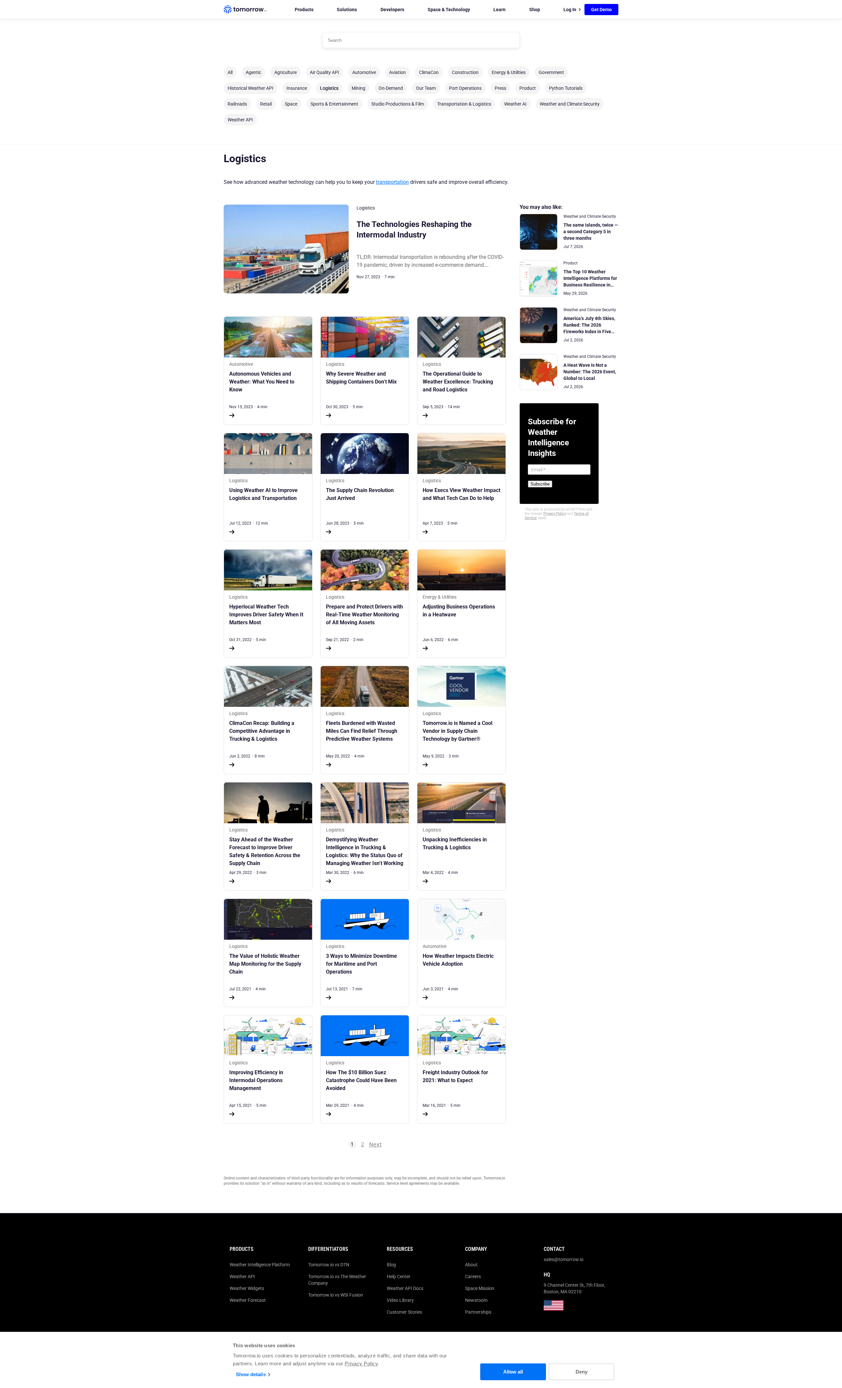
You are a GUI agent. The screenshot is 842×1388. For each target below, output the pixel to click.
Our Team (426, 88)
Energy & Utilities (509, 72)
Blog (391, 1264)
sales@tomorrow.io (563, 1259)
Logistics (329, 88)
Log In (569, 9)
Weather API (240, 119)
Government (551, 72)
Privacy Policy (361, 1363)
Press (500, 88)
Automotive (364, 72)
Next (375, 1144)
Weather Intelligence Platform (260, 1264)
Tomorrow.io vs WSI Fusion (335, 1295)
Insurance (296, 88)
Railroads (237, 104)
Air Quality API (324, 72)
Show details (251, 1374)
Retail (266, 104)
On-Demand (391, 88)
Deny (581, 1372)
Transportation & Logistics (464, 104)
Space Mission (479, 1288)
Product (527, 88)
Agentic (253, 72)
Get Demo (601, 9)
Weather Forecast (248, 1300)
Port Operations (465, 88)
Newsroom (476, 1300)
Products (304, 9)
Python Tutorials (565, 88)
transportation (392, 182)
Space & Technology (449, 9)
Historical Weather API (250, 88)
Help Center (398, 1276)
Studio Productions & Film (397, 104)
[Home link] (245, 9)
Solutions (347, 9)
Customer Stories (404, 1312)
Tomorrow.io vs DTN (328, 1264)
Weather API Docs (405, 1288)
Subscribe (540, 484)
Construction (465, 72)
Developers (392, 9)
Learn (499, 9)
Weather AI (515, 104)
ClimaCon (429, 72)
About (471, 1264)
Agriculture (285, 72)
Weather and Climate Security (570, 104)
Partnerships (478, 1312)
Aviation (397, 72)
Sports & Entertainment (334, 104)
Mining (358, 88)
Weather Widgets (247, 1288)
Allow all (513, 1372)
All (230, 72)
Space (291, 104)
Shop (534, 9)
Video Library (400, 1300)
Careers (473, 1276)
